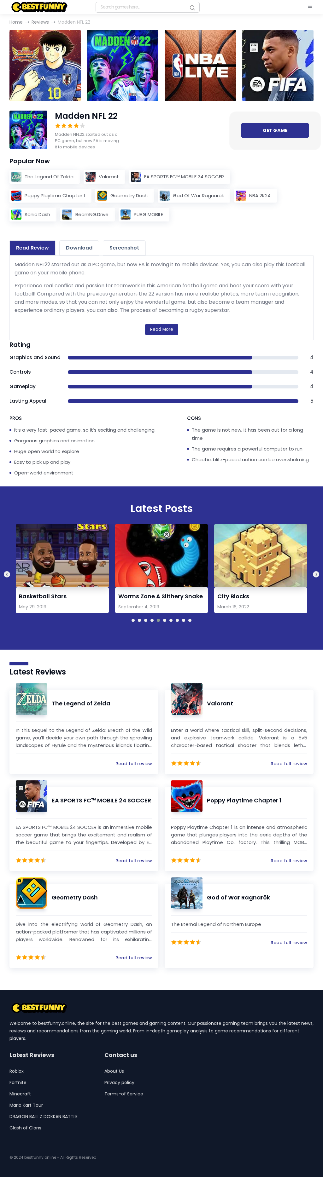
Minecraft (20, 1094)
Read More (161, 329)
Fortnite (17, 1082)
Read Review (32, 247)
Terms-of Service (123, 1094)
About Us (114, 1071)
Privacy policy (119, 1082)
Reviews (40, 22)
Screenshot (124, 247)
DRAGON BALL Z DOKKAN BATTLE (43, 1116)
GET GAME (275, 130)
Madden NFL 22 (86, 116)
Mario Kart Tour (26, 1105)
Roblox (16, 1071)
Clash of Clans (25, 1128)
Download (79, 247)
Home (16, 22)
